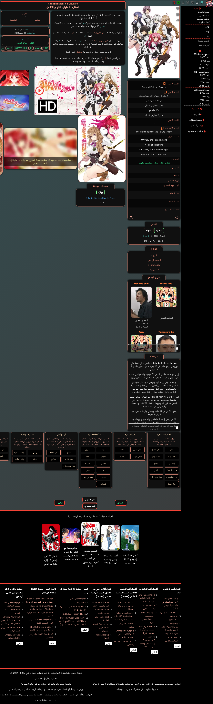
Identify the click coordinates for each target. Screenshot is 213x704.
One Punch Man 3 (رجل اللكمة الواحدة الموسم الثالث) (147, 598)
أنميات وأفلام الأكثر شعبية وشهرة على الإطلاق (13, 592)
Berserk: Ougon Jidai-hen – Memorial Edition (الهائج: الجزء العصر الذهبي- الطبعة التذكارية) (72, 621)
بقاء (87, 456)
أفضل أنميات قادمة (148, 588)
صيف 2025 (205, 100)
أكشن (167, 162)
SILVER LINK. (21, 48)
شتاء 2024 (205, 75)
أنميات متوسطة (203, 19)
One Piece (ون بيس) (169, 612)
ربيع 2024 (205, 78)
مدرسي (141, 162)
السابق (121, 503)
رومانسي (149, 162)
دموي (103, 477)
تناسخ (156, 463)
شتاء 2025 (205, 93)
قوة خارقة (53, 452)
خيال (156, 162)
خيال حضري (156, 449)
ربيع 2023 (205, 61)
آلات (122, 449)
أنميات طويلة (204, 22)
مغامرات (171, 456)
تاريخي (156, 470)
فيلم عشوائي (89, 506)
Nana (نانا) (81, 602)
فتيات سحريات (156, 477)
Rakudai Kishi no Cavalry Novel (100, 198)
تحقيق (103, 463)
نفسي (87, 470)
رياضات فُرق (19, 459)
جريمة (87, 463)
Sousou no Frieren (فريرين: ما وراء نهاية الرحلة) (125, 605)
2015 (45, 48)
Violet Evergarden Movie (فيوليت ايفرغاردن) (101, 627)
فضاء (122, 456)
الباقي (177, 646)
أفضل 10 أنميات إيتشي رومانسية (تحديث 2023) (110, 559)
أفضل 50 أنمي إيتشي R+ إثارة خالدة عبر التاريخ (51, 560)
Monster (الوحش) (78, 599)
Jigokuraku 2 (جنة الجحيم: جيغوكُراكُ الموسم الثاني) (147, 629)
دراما (103, 449)
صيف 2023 (205, 64)
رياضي (35, 452)
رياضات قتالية (19, 452)
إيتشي (161, 162)
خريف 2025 (204, 104)
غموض (103, 456)
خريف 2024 (204, 86)
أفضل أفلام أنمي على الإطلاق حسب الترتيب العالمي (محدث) (101, 592)
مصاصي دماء (88, 477)
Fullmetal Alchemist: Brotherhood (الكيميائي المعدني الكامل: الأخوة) (124, 616)
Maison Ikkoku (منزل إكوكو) (74, 614)
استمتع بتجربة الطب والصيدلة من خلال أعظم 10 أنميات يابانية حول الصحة (90, 558)
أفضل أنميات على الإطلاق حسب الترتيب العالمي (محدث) (126, 592)
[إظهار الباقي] (154, 348)
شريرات (103, 484)
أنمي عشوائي (89, 499)
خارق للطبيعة (172, 470)
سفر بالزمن (156, 456)
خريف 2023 (204, 68)
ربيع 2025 (205, 96)
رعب (103, 470)
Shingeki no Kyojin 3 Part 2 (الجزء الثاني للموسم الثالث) (125, 634)
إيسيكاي (172, 463)
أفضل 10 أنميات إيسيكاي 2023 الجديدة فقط (130, 559)
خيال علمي (137, 449)
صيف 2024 (205, 82)
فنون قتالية (69, 459)
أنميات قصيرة (204, 15)
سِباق (35, 459)
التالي (59, 503)
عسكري (53, 459)
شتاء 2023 (205, 57)
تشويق (87, 449)
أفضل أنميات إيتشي (25, 42)
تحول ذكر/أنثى (171, 477)
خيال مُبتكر (172, 484)
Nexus (37, 48)
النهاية (148, 230)
